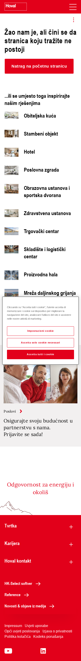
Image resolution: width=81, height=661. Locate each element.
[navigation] (73, 7)
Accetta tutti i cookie (40, 354)
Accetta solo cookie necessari (40, 342)
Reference (12, 594)
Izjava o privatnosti (57, 631)
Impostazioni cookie (40, 330)
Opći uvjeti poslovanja (22, 631)
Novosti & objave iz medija (25, 606)
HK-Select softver (18, 583)
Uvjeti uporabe (36, 626)
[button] (39, 66)
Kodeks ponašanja (48, 636)
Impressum (13, 626)
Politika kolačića (17, 636)
